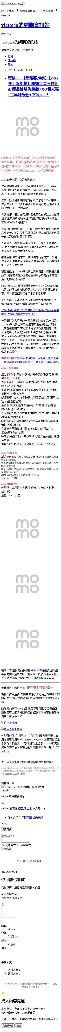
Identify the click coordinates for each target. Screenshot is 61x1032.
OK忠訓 (22, 774)
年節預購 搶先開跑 (32, 817)
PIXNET (15, 984)
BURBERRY (7, 774)
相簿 (10, 56)
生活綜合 (28, 50)
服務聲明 (35, 987)
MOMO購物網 (39, 670)
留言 (29, 808)
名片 (10, 64)
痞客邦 (22, 808)
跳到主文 (6, 34)
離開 (19, 1025)
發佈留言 (7, 849)
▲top (4, 823)
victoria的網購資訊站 (25, 25)
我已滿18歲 (8, 1025)
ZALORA (16, 774)
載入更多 (7, 829)
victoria (5, 790)
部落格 (12, 60)
